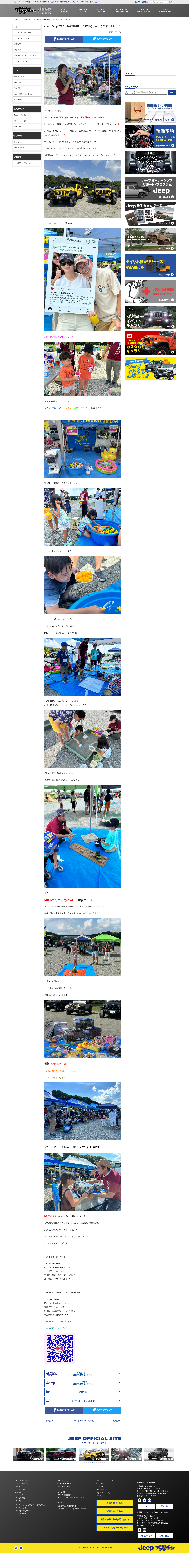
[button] (84, 1462)
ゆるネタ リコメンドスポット (25, 55)
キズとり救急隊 (20, 1513)
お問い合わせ (164, 1506)
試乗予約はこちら (115, 1511)
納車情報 (17, 82)
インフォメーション (25, 19)
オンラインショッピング (104, 1481)
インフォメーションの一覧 (83, 1421)
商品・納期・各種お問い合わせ (114, 1519)
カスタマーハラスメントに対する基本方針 (72, 1509)
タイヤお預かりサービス (23, 1511)
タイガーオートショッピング (83, 1401)
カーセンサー (19, 148)
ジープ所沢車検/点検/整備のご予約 (82, 1383)
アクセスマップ (146, 1506)
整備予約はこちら (115, 1503)
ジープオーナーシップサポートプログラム (30, 1505)
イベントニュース (21, 61)
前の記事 (49, 1421)
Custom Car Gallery (21, 115)
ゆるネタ (17, 50)
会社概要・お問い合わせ (23, 163)
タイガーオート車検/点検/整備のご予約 (82, 1374)
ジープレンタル (20, 1508)
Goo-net (17, 142)
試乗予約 (145, 2)
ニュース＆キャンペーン (23, 33)
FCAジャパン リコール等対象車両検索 (70, 1498)
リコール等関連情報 (64, 1495)
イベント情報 (20, 1489)
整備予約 (137, 2)
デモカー (17, 126)
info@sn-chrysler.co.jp (62, 1303)
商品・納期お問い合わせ (23, 94)
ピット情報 (18, 100)
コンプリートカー (21, 121)
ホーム (16, 19)
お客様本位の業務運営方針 (66, 1506)
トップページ (19, 27)
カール (62, 619)
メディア (17, 44)
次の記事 (116, 1421)
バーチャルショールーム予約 (114, 1528)
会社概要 (99, 1496)
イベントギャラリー (63, 1481)
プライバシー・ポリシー (104, 1493)
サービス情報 (19, 77)
